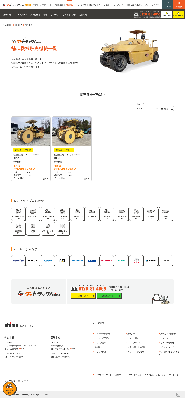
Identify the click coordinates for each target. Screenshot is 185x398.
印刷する (168, 108)
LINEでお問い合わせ (109, 296)
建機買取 (131, 333)
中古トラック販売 (102, 333)
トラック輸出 (100, 351)
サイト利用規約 (167, 342)
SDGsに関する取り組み (155, 374)
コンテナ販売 (133, 338)
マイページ (168, 6)
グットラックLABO (135, 351)
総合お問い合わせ (168, 333)
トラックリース (134, 342)
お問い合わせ (178, 15)
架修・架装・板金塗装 (136, 347)
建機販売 (98, 347)
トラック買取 (100, 342)
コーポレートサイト (103, 374)
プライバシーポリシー (169, 347)
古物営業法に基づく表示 (16, 381)
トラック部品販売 (102, 338)
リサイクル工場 (135, 374)
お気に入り (167, 15)
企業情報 (179, 6)
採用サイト (120, 374)
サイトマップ (174, 374)
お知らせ (164, 338)
